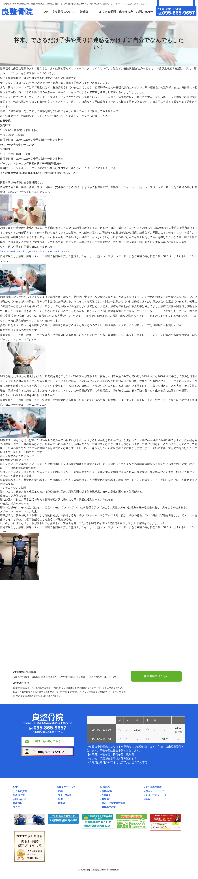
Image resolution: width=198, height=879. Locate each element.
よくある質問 (107, 11)
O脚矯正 (106, 795)
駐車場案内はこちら (156, 676)
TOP (45, 11)
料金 (147, 799)
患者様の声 (126, 11)
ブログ (16, 807)
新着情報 (17, 803)
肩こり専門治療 (153, 787)
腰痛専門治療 (109, 807)
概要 (60, 791)
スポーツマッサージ (155, 795)
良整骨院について (66, 787)
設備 (60, 799)
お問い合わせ (144, 11)
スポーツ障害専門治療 (113, 803)
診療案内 (105, 787)
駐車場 (61, 803)
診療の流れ (107, 791)
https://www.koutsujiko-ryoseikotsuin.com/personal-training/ (34, 251)
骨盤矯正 (106, 799)
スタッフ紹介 (65, 795)
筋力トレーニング (154, 791)
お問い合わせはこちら (47, 741)
